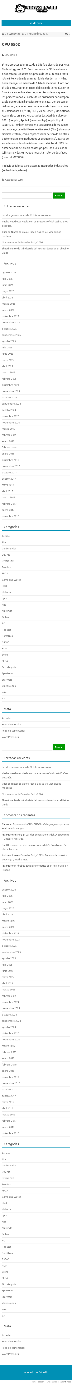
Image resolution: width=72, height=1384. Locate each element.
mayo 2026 (8, 291)
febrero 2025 (9, 378)
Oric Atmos (62, 110)
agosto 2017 (9, 478)
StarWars (7, 679)
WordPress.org (10, 737)
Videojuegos (9, 685)
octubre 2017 (9, 472)
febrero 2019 (9, 434)
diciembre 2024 (10, 385)
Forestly (40, 1382)
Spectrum (7, 673)
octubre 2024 (9, 397)
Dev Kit (6, 554)
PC (3, 623)
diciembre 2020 (10, 416)
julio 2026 (7, 278)
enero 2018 (8, 453)
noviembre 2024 (11, 391)
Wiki (20, 179)
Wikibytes (14, 33)
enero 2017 (8, 510)
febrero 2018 (9, 447)
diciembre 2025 (10, 316)
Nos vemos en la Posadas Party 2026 (22, 242)
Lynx (4, 598)
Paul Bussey (8, 845)
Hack (4, 586)
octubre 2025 (9, 328)
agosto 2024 (9, 410)
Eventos (6, 567)
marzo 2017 (8, 497)
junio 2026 (7, 285)
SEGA (5, 661)
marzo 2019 (8, 428)
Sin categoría (9, 667)
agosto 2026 (9, 272)
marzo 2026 (8, 303)
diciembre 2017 (10, 460)
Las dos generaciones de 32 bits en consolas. (26, 215)
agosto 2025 (9, 341)
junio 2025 (7, 353)
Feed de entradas (12, 724)
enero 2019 (8, 441)
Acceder (6, 718)
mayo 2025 (8, 360)
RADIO (5, 642)
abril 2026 (7, 297)
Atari (4, 542)
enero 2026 (8, 310)
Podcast (6, 629)
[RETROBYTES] (36, 12)
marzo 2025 (8, 372)
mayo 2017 (8, 484)
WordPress (66, 1382)
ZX (3, 698)
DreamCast (8, 560)
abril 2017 (7, 491)
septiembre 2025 (11, 335)
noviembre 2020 (11, 422)
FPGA (5, 573)
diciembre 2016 (10, 516)
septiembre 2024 (11, 403)
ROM (4, 648)
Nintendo (7, 610)
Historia (6, 592)
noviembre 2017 (11, 466)
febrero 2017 (9, 503)
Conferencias (9, 548)
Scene (5, 654)
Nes (4, 604)
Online (5, 617)
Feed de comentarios (14, 730)
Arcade (6, 536)
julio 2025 (7, 347)
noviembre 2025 (11, 322)
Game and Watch (11, 579)
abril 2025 (7, 366)
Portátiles (7, 636)
